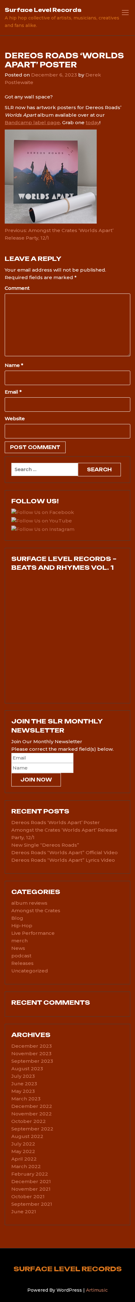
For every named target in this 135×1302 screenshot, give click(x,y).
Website (15, 418)
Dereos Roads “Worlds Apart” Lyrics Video (63, 860)
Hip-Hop (21, 926)
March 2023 (25, 1099)
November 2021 (31, 1189)
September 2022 (32, 1129)
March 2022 (26, 1166)
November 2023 (31, 1053)
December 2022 (31, 1106)
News (18, 948)
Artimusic (97, 1290)
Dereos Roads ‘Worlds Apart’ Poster (55, 822)
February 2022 (29, 1174)
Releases (22, 963)
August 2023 (27, 1069)
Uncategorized (29, 971)
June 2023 (24, 1084)
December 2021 (31, 1181)
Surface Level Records (43, 10)
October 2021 (28, 1196)
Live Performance (33, 933)
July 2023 (23, 1076)
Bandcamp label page (32, 122)
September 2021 (31, 1204)
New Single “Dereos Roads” (45, 845)
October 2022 (28, 1121)
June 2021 (23, 1212)
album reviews (29, 903)
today (93, 122)
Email (13, 392)
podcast (21, 956)
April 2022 (24, 1159)
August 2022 (27, 1136)
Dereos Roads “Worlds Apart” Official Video (64, 852)
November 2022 (31, 1114)
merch (19, 941)
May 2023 (23, 1091)
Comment (17, 288)
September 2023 (32, 1061)
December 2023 (31, 1046)
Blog (17, 918)
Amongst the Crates (35, 910)
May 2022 (23, 1151)
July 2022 (23, 1144)
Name (14, 365)
